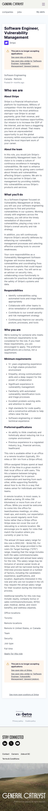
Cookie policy (30, 721)
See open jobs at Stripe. (21, 57)
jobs (19, 12)
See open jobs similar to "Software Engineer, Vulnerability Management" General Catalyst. (26, 63)
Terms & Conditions (10, 759)
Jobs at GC (25, 754)
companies (7, 12)
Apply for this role (13, 653)
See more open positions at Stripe (24, 694)
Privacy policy (18, 721)
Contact (5, 754)
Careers (15, 754)
